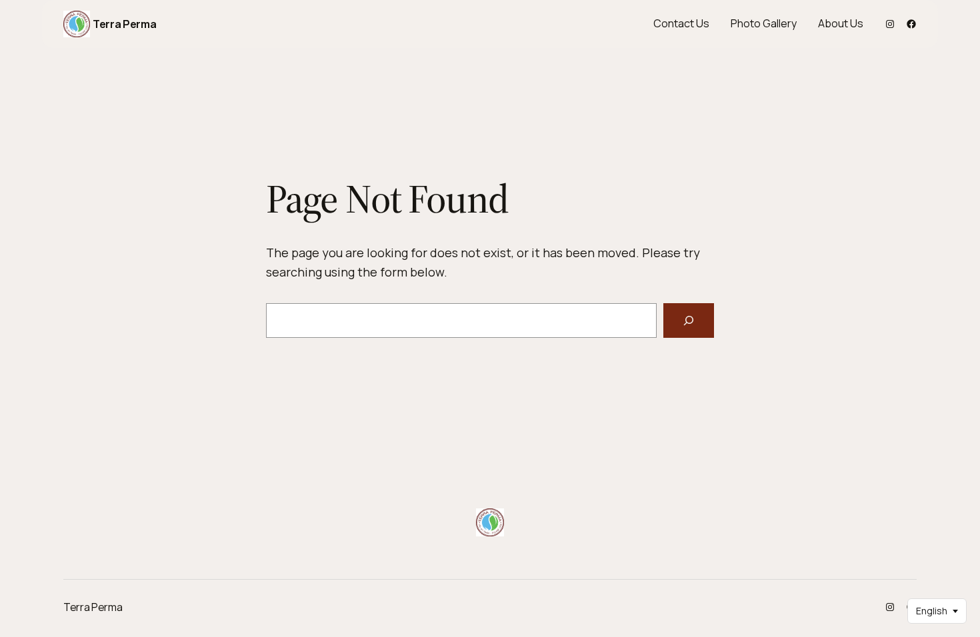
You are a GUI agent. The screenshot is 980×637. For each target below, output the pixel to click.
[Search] (688, 320)
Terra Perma (124, 24)
